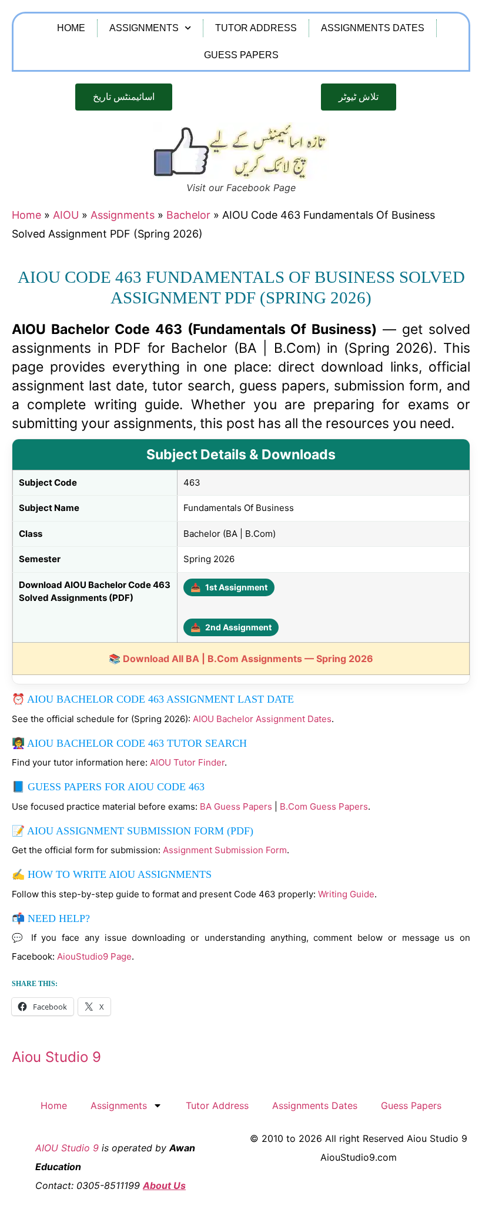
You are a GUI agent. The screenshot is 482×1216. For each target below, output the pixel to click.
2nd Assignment (231, 627)
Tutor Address (256, 28)
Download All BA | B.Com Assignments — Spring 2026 (248, 658)
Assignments (144, 28)
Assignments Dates (372, 28)
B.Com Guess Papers (324, 806)
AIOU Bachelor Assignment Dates (262, 718)
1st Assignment (228, 587)
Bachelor (188, 215)
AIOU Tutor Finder (187, 762)
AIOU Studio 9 (67, 1148)
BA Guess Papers (236, 806)
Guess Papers (241, 55)
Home (71, 28)
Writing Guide (346, 894)
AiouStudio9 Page (94, 956)
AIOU (66, 215)
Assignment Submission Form (225, 850)
